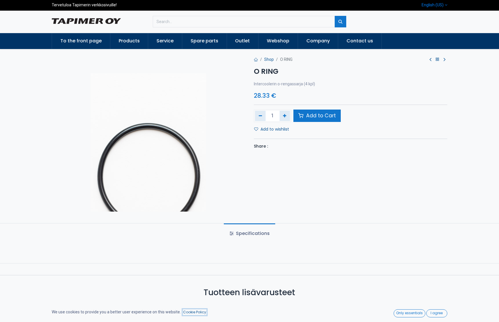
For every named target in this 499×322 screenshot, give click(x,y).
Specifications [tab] (252, 233)
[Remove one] (260, 116)
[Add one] (285, 116)
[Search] (340, 21)
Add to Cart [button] (320, 115)
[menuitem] (81, 41)
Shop (269, 59)
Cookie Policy (194, 312)
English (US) (433, 5)
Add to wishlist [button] (274, 129)
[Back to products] (437, 60)
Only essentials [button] (409, 312)
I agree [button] (437, 312)
